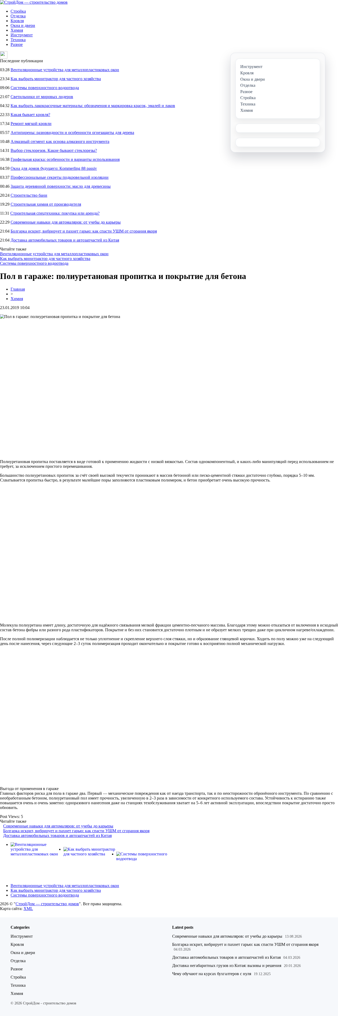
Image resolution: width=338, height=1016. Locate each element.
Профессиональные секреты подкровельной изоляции (60, 177)
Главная (18, 289)
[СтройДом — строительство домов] (34, 2)
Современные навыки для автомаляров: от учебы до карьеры (66, 222)
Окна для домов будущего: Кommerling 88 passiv (54, 168)
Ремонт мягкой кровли (31, 123)
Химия (17, 30)
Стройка (18, 11)
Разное (17, 44)
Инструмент (22, 35)
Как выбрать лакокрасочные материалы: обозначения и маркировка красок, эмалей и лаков (93, 105)
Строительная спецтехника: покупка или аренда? (55, 213)
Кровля (17, 20)
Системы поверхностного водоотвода (45, 87)
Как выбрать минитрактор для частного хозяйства (56, 78)
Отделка (18, 16)
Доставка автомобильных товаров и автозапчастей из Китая (65, 240)
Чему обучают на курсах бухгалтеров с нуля (211, 973)
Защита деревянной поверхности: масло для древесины (61, 186)
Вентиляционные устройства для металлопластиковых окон (65, 70)
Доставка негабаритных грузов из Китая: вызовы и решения (226, 965)
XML (28, 908)
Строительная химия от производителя (46, 204)
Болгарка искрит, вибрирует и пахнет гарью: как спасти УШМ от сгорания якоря (84, 231)
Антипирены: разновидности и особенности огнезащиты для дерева (72, 132)
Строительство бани (29, 195)
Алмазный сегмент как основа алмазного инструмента (60, 141)
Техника (18, 39)
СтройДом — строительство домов (47, 904)
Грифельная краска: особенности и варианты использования (65, 159)
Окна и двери (23, 25)
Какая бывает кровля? (30, 114)
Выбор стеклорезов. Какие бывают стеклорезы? (54, 150)
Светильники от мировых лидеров (42, 96)
